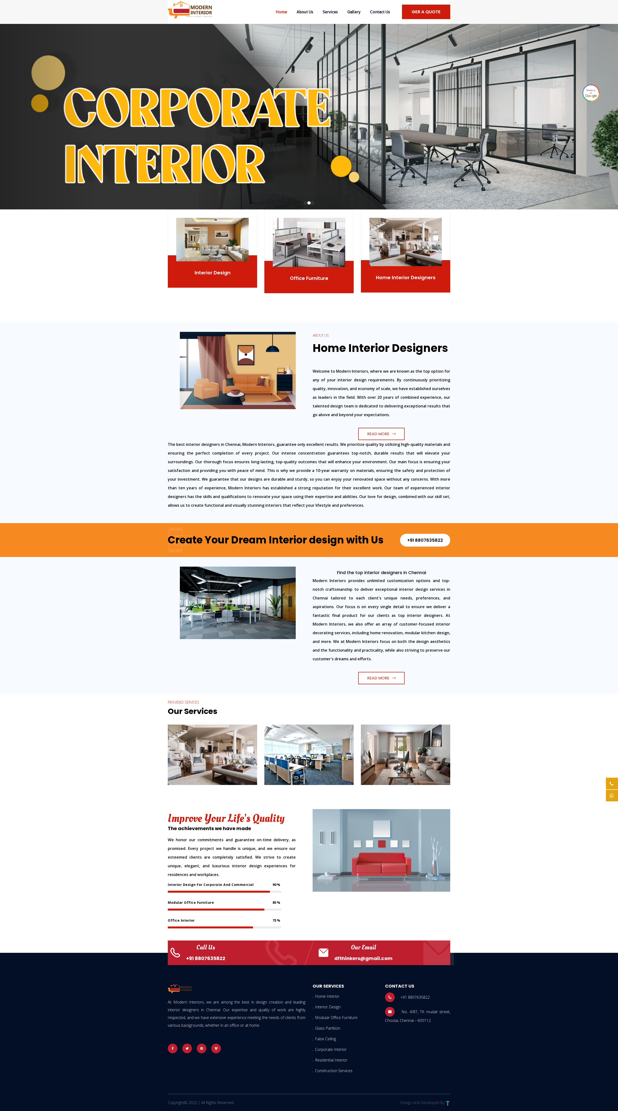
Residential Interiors (397, 735)
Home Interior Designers (405, 277)
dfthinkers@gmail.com (363, 958)
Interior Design (213, 272)
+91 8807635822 (425, 540)
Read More (378, 434)
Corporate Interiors (300, 735)
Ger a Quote (426, 12)
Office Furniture (309, 278)
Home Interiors (196, 735)
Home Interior (327, 996)
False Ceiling (325, 1038)
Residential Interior (331, 1060)
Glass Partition (327, 1028)
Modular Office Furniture (336, 1017)
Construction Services (333, 1070)
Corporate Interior (331, 1049)
